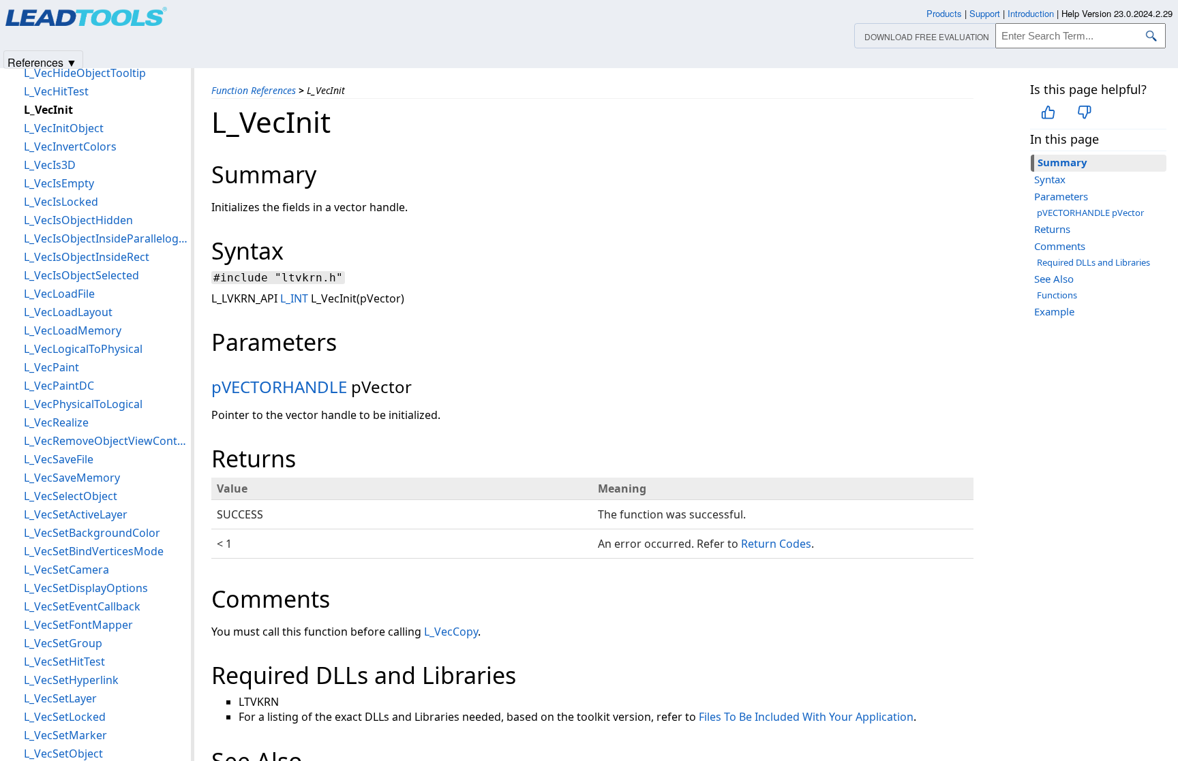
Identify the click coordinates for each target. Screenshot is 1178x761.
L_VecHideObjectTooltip (85, 72)
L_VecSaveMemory (72, 477)
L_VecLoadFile (59, 293)
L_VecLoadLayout (68, 312)
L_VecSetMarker (65, 735)
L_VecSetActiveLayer (75, 514)
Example (1054, 311)
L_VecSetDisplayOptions (86, 587)
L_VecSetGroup (63, 643)
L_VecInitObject (64, 128)
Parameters (1061, 196)
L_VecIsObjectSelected (81, 275)
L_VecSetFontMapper (78, 624)
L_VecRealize (56, 422)
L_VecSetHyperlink (71, 679)
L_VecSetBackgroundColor (92, 532)
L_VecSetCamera (66, 569)
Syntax (1050, 179)
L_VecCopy (451, 631)
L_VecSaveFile (58, 459)
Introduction (1031, 13)
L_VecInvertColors (70, 146)
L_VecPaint (51, 367)
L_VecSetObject (63, 753)
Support (984, 13)
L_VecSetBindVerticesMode (94, 551)
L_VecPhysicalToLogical (83, 404)
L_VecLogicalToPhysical (83, 348)
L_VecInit (48, 109)
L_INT (294, 298)
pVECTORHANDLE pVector (1090, 212)
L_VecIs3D (50, 164)
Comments (1059, 246)
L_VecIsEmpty (59, 183)
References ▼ (42, 62)
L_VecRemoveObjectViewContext (107, 440)
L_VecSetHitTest (64, 661)
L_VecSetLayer (60, 698)
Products (944, 13)
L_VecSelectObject (70, 495)
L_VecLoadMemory (72, 330)
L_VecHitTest (56, 91)
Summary (1062, 162)
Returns (1052, 229)
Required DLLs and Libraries (1093, 262)
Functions (1057, 295)
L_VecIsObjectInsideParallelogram (107, 238)
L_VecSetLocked (65, 716)
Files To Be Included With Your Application (806, 716)
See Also (1054, 278)
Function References (253, 90)
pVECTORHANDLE (279, 386)
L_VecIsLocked (61, 201)
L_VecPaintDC (59, 385)
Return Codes (776, 543)
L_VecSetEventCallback (82, 606)
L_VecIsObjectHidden (78, 220)
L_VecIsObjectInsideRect (86, 256)
